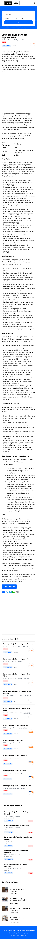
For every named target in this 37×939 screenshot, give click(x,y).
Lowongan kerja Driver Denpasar (14, 770)
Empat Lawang (27, 695)
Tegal (20, 743)
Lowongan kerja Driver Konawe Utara (16, 725)
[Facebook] (3, 592)
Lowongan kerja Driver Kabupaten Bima (17, 786)
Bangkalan (22, 758)
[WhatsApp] (13, 592)
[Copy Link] (17, 592)
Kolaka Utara (26, 712)
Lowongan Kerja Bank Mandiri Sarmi (16, 825)
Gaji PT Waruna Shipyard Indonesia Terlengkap (18, 900)
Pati (24, 661)
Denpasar (25, 646)
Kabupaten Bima (23, 788)
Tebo (23, 40)
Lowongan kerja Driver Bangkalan (15, 755)
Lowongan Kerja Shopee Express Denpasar (18, 644)
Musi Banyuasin (8, 856)
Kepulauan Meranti (9, 818)
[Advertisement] (18, 93)
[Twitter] (7, 592)
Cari (18, 22)
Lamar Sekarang (9, 586)
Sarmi (5, 829)
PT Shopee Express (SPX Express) (11, 40)
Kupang (6, 843)
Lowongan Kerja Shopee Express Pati (16, 659)
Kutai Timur (26, 678)
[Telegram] (10, 592)
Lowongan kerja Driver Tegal (13, 740)
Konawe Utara (23, 728)
